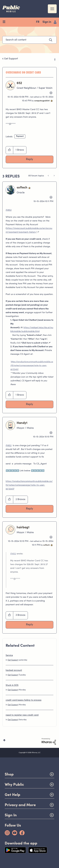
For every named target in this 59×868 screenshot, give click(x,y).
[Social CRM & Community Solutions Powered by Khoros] (49, 741)
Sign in (46, 22)
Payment (20, 136)
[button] (9, 150)
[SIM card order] (48, 176)
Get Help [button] (12, 794)
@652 (8, 210)
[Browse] (5, 22)
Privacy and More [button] (20, 804)
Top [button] (4, 740)
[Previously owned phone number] (54, 176)
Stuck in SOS (12, 685)
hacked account (14, 670)
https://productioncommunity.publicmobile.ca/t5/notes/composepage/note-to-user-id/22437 (31, 366)
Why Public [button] (14, 784)
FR (37, 22)
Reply (29, 159)
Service (9, 655)
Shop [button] (9, 774)
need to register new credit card (22, 715)
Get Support (11, 58)
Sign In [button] (11, 815)
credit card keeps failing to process (23, 700)
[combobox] (29, 40)
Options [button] (55, 59)
